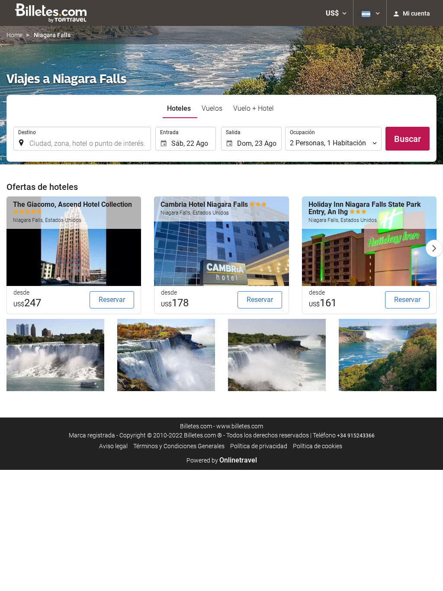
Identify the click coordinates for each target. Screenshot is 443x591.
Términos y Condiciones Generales (179, 446)
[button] (336, 13)
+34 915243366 (356, 436)
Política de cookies (317, 446)
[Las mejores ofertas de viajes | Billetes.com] (52, 13)
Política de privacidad (258, 446)
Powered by (221, 460)
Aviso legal (113, 446)
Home (14, 35)
